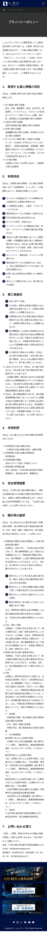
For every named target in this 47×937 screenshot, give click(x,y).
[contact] (33, 922)
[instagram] (18, 922)
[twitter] (21, 922)
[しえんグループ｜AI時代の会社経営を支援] (11, 3)
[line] (14, 922)
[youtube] (29, 922)
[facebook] (25, 922)
